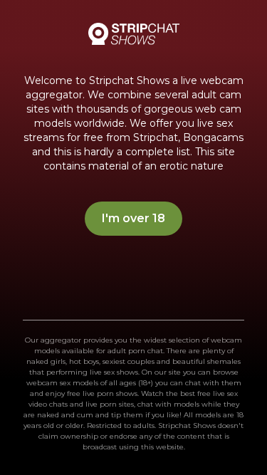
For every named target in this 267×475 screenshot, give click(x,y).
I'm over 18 (133, 218)
